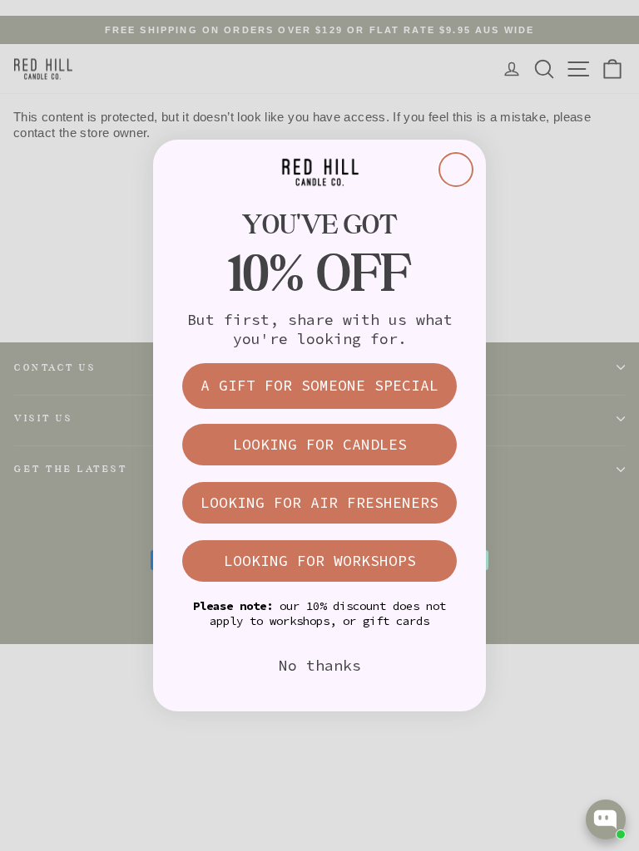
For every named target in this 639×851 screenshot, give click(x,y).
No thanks (320, 665)
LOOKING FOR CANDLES (320, 444)
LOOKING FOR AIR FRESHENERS (319, 502)
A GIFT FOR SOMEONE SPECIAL (319, 385)
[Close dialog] (456, 169)
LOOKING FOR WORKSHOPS (320, 560)
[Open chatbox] (606, 819)
